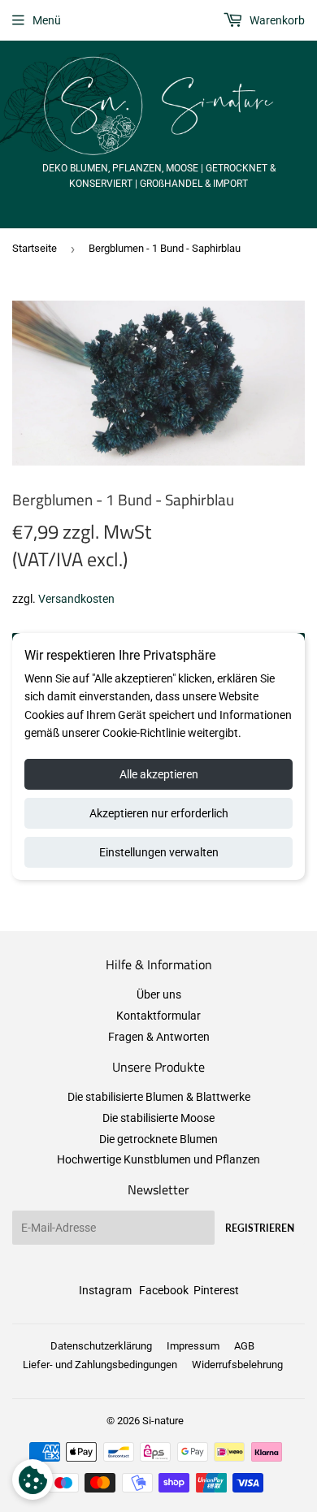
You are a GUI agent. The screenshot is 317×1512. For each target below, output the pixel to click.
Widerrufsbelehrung (237, 1364)
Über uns (159, 994)
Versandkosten (76, 598)
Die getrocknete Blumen (158, 1139)
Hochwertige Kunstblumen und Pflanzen (158, 1159)
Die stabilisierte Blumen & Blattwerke (158, 1096)
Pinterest (216, 1290)
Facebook (164, 1290)
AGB (244, 1346)
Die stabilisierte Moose (158, 1117)
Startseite (34, 248)
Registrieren (259, 1228)
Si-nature (163, 1421)
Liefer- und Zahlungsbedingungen (100, 1364)
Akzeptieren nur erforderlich (158, 813)
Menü (47, 20)
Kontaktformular (158, 1015)
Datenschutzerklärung (101, 1346)
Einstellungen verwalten (159, 852)
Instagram (105, 1290)
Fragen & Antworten (159, 1036)
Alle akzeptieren (158, 774)
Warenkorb (276, 20)
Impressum (193, 1346)
